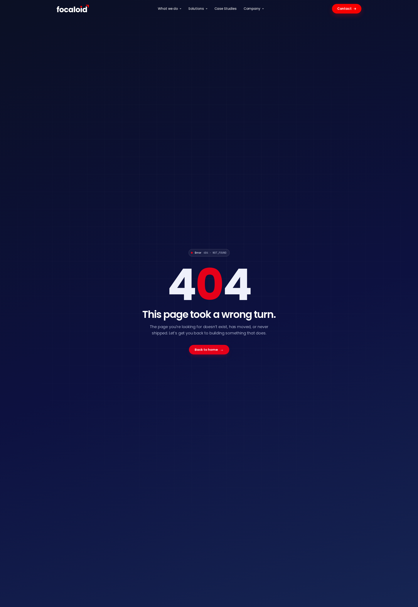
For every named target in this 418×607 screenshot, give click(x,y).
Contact (346, 8)
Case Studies (225, 8)
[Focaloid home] (73, 9)
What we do (168, 8)
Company (252, 8)
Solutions (196, 8)
